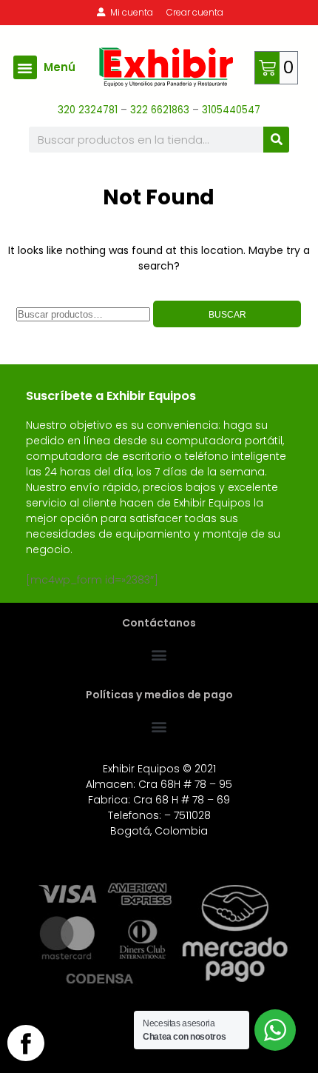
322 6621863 (161, 110)
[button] (25, 67)
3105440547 (231, 110)
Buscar (227, 315)
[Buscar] (276, 140)
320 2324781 (88, 110)
